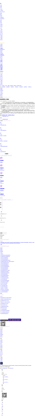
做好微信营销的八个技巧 (5, 116)
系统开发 (1, 46)
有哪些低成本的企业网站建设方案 (5, 256)
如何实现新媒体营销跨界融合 (4, 275)
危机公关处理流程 (7, 242)
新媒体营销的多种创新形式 (4, 276)
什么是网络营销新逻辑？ (4, 309)
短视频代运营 (2, 17)
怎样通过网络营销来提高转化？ (5, 313)
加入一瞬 (1, 33)
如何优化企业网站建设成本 (4, 257)
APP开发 (1, 9)
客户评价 (1, 26)
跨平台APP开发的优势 (3, 284)
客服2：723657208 (5, 379)
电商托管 (1, 56)
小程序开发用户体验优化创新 (4, 290)
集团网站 (1, 346)
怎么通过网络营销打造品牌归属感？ (5, 310)
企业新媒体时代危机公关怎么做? (5, 300)
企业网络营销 (22, 242)
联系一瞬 (1, 34)
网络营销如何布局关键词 (4, 307)
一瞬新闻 (1, 80)
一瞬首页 (1, 44)
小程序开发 (1, 10)
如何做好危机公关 (18, 242)
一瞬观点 (1, 38)
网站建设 (1, 6)
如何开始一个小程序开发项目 (4, 289)
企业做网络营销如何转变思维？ (5, 306)
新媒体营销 (1, 53)
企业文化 (1, 75)
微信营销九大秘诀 (19, 85)
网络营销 (1, 50)
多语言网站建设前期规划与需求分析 (5, 260)
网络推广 (1, 14)
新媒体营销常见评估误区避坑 (4, 271)
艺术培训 (1, 342)
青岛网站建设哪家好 (26, 242)
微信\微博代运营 (2, 18)
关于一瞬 (6, 85)
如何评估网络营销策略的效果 (4, 265)
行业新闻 (1, 37)
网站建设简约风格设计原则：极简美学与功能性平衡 (7, 261)
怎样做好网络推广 (2, 242)
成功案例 (1, 24)
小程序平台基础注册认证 (4, 286)
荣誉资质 (1, 65)
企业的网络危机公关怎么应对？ (5, 303)
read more (1, 247)
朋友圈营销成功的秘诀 (5, 119)
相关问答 (1, 39)
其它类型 (1, 347)
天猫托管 (14, 242)
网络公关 (1, 21)
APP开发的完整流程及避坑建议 (4, 280)
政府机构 (1, 341)
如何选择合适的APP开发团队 (4, 281)
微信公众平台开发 (2, 49)
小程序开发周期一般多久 (4, 285)
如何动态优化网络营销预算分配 (4, 266)
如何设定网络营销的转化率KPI (4, 262)
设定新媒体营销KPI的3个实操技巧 (5, 270)
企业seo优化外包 (11, 242)
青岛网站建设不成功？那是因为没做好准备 (6, 297)
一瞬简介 (1, 29)
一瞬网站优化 (30, 242)
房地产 (1, 343)
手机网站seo (15, 85)
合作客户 (1, 25)
